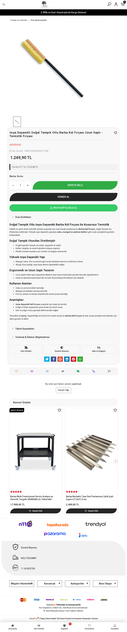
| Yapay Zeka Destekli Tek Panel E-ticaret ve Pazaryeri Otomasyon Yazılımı (63, 618)
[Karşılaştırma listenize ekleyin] (63, 371)
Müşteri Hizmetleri (22, 583)
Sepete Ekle (37, 511)
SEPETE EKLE (75, 185)
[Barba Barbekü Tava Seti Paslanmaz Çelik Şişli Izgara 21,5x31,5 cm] (91, 451)
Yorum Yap (63, 390)
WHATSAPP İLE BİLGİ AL (65, 208)
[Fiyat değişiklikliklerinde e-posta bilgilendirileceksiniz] (79, 371)
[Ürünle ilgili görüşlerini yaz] (48, 371)
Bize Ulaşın (105, 583)
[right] (115, 461)
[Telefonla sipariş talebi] (94, 371)
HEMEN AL (64, 196)
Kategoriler (77, 583)
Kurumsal (49, 583)
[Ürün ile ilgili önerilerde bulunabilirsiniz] (110, 371)
